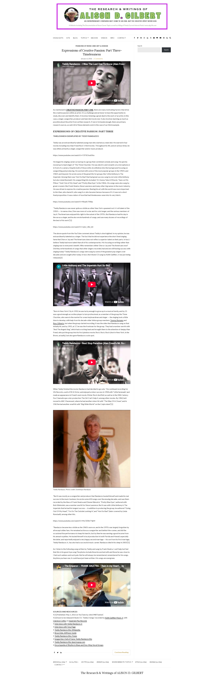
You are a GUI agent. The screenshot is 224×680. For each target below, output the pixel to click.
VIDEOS (104, 38)
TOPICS (84, 38)
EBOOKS (94, 38)
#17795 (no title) (87, 662)
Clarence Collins (59, 621)
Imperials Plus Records (78, 621)
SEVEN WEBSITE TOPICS (121, 662)
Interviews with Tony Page (65, 627)
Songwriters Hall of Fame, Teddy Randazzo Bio (73, 639)
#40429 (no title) (103, 662)
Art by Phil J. (73, 662)
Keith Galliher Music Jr (114, 618)
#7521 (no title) (141, 662)
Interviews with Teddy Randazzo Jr (68, 624)
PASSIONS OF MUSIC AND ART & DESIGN (92, 46)
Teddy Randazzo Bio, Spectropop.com (70, 642)
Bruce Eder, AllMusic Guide (65, 633)
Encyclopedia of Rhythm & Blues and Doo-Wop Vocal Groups (79, 645)
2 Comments (98, 59)
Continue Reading (121, 652)
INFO (112, 38)
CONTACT (121, 38)
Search (140, 46)
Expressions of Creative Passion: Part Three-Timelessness (92, 52)
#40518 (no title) (59, 662)
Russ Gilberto (58, 323)
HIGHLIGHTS (58, 38)
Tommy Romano (116, 320)
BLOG (75, 38)
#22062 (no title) (156, 662)
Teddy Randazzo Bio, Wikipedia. (67, 630)
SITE (68, 38)
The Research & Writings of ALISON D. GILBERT (112, 673)
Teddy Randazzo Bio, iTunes (66, 636)
